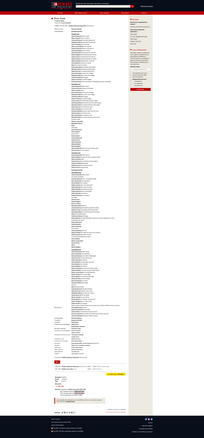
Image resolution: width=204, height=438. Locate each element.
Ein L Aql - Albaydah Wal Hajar (138, 36)
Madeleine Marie (76, 42)
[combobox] (103, 6)
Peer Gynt (121, 374)
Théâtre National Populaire (77, 26)
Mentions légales (147, 426)
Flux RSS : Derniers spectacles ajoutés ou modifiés (68, 431)
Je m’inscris (140, 89)
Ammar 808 (133, 34)
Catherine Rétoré (76, 77)
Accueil (60, 13)
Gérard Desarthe (76, 36)
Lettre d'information (57, 425)
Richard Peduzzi (76, 318)
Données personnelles (146, 429)
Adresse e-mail (135, 66)
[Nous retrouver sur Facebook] (146, 420)
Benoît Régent (76, 55)
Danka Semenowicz (77, 347)
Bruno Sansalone (76, 314)
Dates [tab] (57, 362)
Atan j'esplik (133, 39)
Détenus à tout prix (135, 41)
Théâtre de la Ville (67, 369)
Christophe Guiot (76, 307)
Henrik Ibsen (60, 21)
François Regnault (66, 23)
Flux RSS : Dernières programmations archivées (67, 428)
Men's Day (133, 44)
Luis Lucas (74, 353)
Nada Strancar (76, 71)
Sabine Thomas (76, 79)
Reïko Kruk (74, 324)
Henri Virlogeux (76, 44)
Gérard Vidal (75, 312)
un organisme (138, 83)
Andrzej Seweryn (76, 50)
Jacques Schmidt (76, 320)
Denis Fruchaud (75, 330)
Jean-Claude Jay (76, 73)
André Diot (74, 322)
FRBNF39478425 (79, 391)
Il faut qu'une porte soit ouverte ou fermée (140, 27)
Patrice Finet (75, 57)
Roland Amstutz (76, 48)
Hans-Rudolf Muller (76, 343)
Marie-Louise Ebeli (77, 46)
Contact (143, 13)
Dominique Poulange (77, 334)
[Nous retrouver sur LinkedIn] (152, 420)
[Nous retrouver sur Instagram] (149, 420)
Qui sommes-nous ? (81, 13)
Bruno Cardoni (76, 203)
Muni (73, 65)
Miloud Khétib (75, 61)
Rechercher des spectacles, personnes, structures (92, 3)
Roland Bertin (75, 218)
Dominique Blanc (76, 67)
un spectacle (138, 81)
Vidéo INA (60, 386)
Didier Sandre (75, 59)
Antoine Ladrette (76, 309)
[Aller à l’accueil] (62, 8)
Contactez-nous (70, 401)
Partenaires (125, 13)
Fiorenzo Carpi (76, 328)
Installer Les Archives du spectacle (142, 432)
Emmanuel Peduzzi (76, 341)
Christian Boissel (76, 316)
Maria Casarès (75, 38)
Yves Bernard (75, 351)
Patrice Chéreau (76, 29)
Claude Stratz (75, 337)
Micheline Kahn (76, 69)
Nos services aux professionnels (61, 422)
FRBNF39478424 (79, 393)
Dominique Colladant (78, 326)
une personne (138, 85)
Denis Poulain (87, 343)
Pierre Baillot (75, 63)
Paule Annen (75, 101)
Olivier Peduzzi (75, 332)
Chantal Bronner (76, 40)
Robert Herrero (75, 339)
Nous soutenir (104, 13)
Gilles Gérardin (76, 52)
